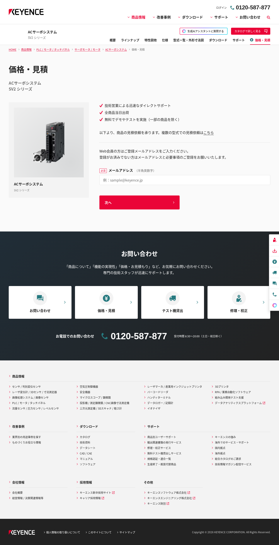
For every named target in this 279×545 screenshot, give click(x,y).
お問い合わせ (250, 17)
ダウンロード (192, 17)
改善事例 (164, 17)
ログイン (221, 7)
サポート (221, 17)
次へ (108, 202)
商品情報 (138, 17)
